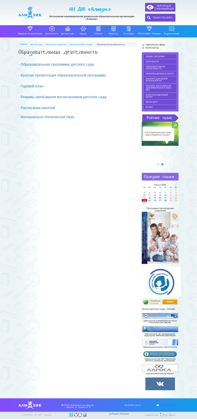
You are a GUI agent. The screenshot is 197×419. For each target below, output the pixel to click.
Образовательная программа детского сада (57, 64)
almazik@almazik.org (168, 405)
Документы (152, 61)
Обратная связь (155, 45)
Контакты (152, 48)
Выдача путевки (171, 33)
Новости (98, 33)
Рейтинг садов (159, 117)
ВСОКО (149, 107)
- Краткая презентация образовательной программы (62, 75)
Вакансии (113, 33)
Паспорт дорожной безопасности (156, 80)
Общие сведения (155, 56)
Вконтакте (152, 102)
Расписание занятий (38, 107)
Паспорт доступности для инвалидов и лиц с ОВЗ (159, 88)
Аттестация (128, 33)
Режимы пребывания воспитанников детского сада (63, 96)
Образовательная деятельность (155, 68)
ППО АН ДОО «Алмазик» (149, 33)
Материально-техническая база (47, 116)
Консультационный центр (157, 96)
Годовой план (32, 85)
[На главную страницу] (30, 13)
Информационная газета (160, 74)
